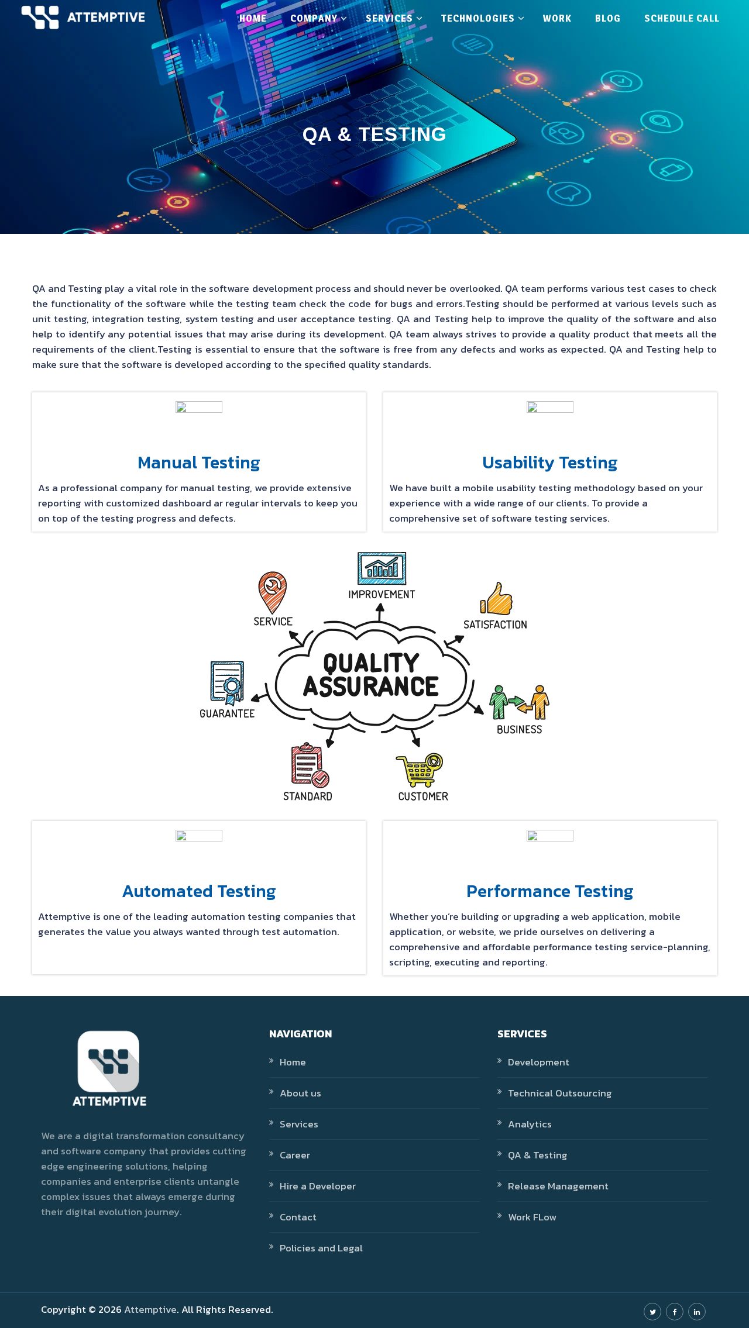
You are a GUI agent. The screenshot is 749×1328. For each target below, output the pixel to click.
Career (295, 1155)
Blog (608, 18)
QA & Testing (538, 1155)
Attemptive (150, 1309)
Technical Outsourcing (560, 1093)
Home (253, 18)
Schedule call (682, 18)
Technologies (478, 18)
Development (538, 1062)
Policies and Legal (321, 1247)
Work (557, 18)
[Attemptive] (83, 17)
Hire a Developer (318, 1186)
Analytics (530, 1124)
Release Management (558, 1186)
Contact (298, 1216)
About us (300, 1093)
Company (314, 18)
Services (389, 18)
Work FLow (532, 1216)
